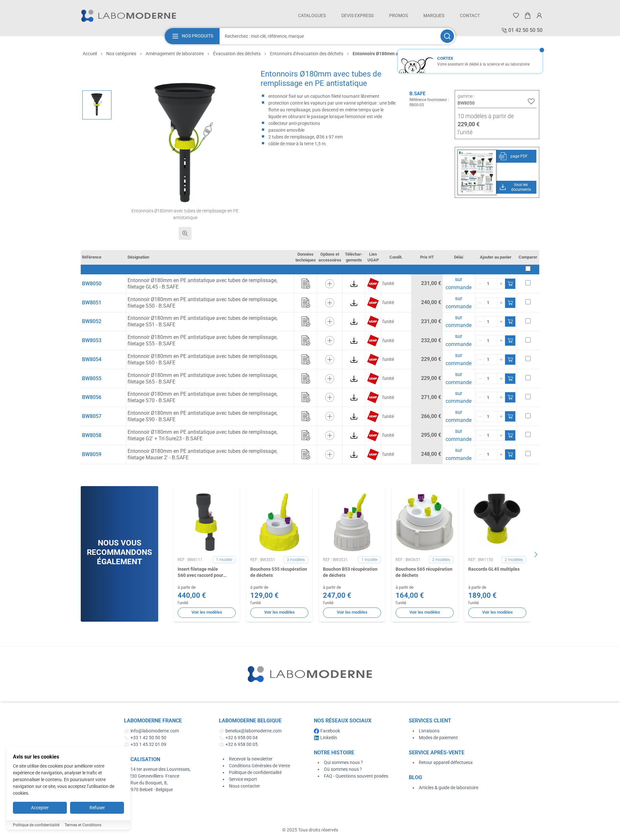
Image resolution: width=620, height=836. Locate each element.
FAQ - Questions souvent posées (356, 776)
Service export (243, 779)
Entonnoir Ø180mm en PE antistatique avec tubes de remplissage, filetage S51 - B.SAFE (202, 321)
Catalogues (312, 15)
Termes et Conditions (83, 825)
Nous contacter (244, 786)
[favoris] (516, 15)
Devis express (357, 15)
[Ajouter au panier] (510, 284)
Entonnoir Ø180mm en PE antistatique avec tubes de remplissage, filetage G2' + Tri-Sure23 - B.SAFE (202, 435)
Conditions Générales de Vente (259, 765)
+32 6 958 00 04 (241, 737)
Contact (470, 15)
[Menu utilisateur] (539, 15)
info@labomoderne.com (154, 730)
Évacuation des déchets (237, 53)
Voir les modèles (206, 612)
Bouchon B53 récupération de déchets (350, 572)
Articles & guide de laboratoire (448, 787)
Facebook (330, 730)
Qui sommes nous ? (343, 762)
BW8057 (91, 416)
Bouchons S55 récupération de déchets (278, 572)
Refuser (97, 807)
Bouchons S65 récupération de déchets (424, 572)
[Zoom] (185, 233)
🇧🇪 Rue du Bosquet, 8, (146, 782)
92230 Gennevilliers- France (151, 776)
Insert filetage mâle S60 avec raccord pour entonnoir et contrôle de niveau (202, 572)
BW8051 (91, 303)
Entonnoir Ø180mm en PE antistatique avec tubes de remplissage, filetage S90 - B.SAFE (202, 416)
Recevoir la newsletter (251, 758)
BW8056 (91, 397)
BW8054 (91, 359)
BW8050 (91, 283)
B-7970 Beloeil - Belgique (148, 789)
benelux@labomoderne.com (253, 730)
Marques (433, 15)
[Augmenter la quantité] (501, 284)
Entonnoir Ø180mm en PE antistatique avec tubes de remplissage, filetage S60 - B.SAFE (202, 359)
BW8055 (91, 378)
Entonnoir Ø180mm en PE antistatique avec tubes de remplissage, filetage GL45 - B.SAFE (202, 283)
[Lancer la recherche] (447, 36)
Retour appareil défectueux (446, 762)
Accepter (40, 807)
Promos (398, 15)
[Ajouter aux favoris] (531, 101)
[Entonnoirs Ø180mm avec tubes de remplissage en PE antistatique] (96, 104)
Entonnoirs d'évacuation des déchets (306, 53)
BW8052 (91, 321)
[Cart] (527, 15)
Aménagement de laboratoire (175, 53)
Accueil (90, 53)
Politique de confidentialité (255, 772)
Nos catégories (121, 53)
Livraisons (429, 730)
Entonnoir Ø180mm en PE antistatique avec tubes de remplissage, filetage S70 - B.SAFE (202, 397)
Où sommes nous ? (343, 769)
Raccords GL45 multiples (494, 569)
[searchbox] (329, 36)
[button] (185, 145)
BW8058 (91, 435)
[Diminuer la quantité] (480, 284)
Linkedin (328, 737)
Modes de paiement (438, 737)
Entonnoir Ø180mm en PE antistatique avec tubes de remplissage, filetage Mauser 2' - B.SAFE (202, 454)
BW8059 (91, 454)
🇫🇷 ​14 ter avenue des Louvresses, (157, 769)
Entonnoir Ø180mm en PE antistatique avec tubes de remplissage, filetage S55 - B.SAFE (202, 340)
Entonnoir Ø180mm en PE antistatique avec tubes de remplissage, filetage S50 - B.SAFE (202, 302)
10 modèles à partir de (486, 116)
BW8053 (91, 340)
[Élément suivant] (536, 554)
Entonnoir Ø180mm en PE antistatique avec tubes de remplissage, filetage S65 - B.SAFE (202, 378)
